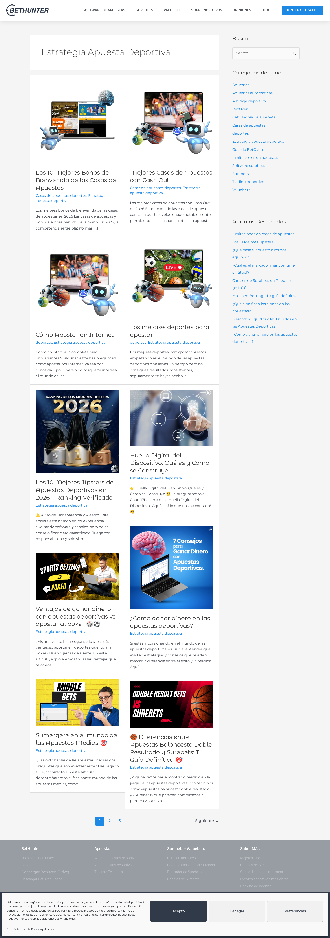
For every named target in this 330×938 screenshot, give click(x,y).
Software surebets (248, 166)
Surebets (144, 10)
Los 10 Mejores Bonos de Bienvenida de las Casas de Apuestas (76, 180)
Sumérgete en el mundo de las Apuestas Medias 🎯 (76, 739)
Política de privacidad (41, 929)
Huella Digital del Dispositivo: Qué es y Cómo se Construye (169, 463)
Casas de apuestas (248, 125)
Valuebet (172, 10)
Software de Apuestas (104, 10)
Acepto (178, 911)
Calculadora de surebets (253, 117)
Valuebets (241, 190)
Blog (266, 10)
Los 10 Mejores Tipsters (252, 242)
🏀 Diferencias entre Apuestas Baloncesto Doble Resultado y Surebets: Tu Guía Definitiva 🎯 (171, 748)
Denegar (237, 911)
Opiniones (242, 10)
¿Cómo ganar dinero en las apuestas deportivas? (170, 622)
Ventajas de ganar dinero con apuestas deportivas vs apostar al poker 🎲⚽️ (76, 616)
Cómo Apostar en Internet (75, 334)
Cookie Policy (16, 929)
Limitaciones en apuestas (255, 157)
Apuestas (240, 85)
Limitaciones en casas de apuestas (263, 234)
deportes (240, 133)
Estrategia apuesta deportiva (258, 141)
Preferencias (295, 911)
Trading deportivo (248, 182)
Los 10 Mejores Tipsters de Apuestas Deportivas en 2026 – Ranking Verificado (75, 490)
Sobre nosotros (206, 10)
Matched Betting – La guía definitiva (264, 296)
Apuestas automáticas (252, 93)
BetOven (240, 109)
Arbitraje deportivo (249, 101)
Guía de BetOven (247, 149)
